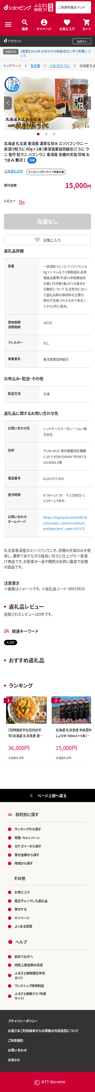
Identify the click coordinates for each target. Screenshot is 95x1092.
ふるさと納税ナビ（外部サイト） (30, 996)
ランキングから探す (28, 829)
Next (87, 103)
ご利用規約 (15, 1040)
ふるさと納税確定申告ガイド (30, 975)
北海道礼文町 (13, 171)
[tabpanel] (47, 103)
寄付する (21, 909)
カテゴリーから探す (28, 846)
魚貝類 (35, 65)
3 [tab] (54, 134)
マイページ (43, 28)
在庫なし (47, 221)
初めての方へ (24, 956)
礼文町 (11, 642)
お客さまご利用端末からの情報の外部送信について (43, 1030)
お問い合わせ (17, 1050)
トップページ (12, 65)
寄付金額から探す (27, 855)
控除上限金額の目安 (29, 965)
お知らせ (14, 1060)
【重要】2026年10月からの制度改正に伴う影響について (56, 53)
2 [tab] (47, 134)
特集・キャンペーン (27, 837)
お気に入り (66, 28)
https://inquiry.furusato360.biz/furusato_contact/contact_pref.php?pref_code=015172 (65, 523)
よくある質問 (23, 926)
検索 (25, 28)
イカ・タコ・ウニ (60, 65)
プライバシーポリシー (23, 1021)
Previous (8, 103)
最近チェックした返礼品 (31, 901)
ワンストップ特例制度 (29, 985)
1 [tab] (39, 134)
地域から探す (24, 863)
